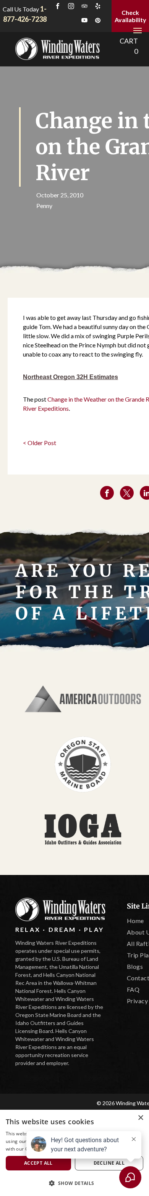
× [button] (140, 1118)
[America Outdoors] (83, 699)
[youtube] (84, 21)
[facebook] (58, 7)
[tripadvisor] (84, 7)
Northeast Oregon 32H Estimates (70, 377)
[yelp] (98, 7)
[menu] (137, 30)
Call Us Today (21, 9)
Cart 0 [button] (129, 46)
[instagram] (71, 7)
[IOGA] (83, 829)
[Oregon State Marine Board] (83, 764)
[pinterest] (98, 21)
